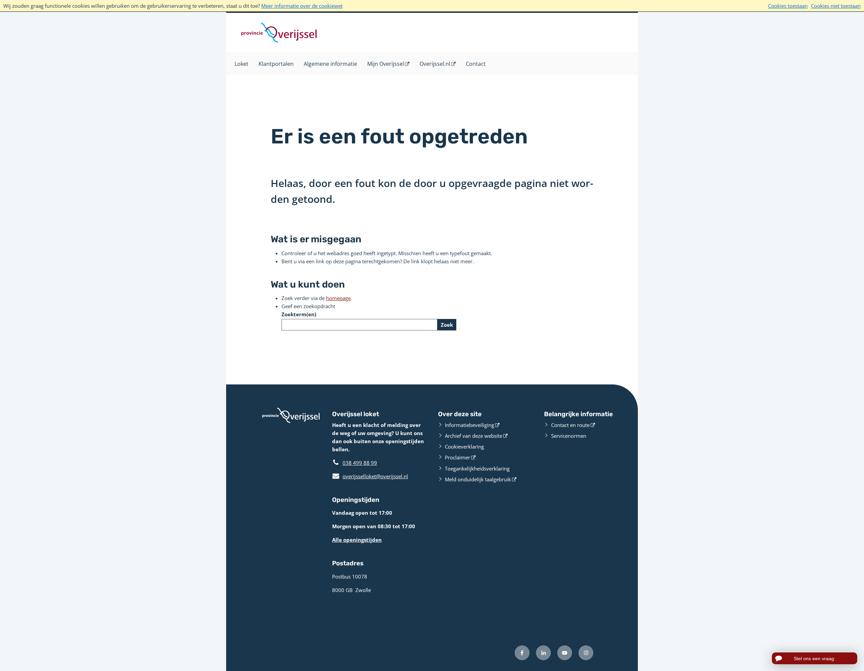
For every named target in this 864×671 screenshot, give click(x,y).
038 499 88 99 (360, 462)
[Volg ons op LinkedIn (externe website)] (543, 652)
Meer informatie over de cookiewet (302, 5)
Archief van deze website (473, 435)
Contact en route (570, 425)
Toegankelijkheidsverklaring (477, 468)
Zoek (447, 324)
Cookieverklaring (464, 446)
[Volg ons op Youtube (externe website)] (564, 652)
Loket (241, 64)
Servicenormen (568, 435)
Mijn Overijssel (385, 64)
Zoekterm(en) (298, 314)
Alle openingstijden (357, 539)
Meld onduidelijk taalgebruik (478, 479)
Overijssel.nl (435, 64)
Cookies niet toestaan (836, 5)
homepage (338, 298)
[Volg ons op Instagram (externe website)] (585, 652)
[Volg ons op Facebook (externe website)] (522, 652)
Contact (476, 64)
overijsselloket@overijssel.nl (370, 476)
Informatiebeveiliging (469, 425)
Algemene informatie (330, 64)
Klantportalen (276, 64)
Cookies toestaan (788, 5)
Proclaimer (457, 457)
